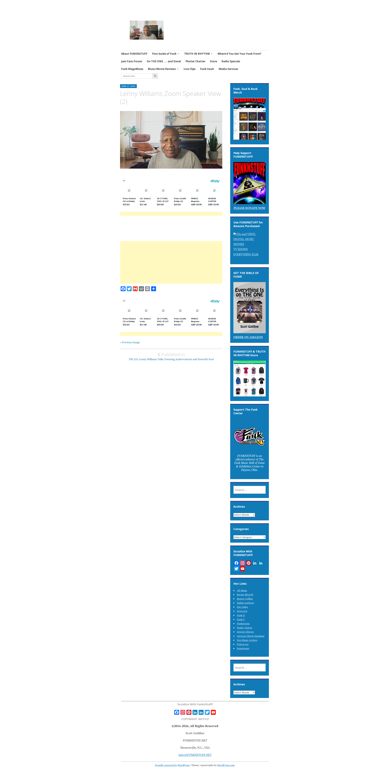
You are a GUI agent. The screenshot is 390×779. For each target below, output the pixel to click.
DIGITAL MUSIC (243, 239)
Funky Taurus (244, 627)
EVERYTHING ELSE (246, 254)
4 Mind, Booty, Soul (190, 26)
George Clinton (245, 631)
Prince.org (242, 644)
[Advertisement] (171, 266)
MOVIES (238, 244)
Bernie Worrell (245, 594)
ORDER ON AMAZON (248, 337)
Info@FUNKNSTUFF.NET (195, 755)
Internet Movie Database (250, 636)
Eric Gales (242, 607)
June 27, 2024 (128, 86)
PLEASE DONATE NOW (249, 208)
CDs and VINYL (246, 234)
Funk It (241, 615)
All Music (242, 590)
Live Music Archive (247, 640)
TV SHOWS (240, 249)
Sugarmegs (243, 648)
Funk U (241, 619)
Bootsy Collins (245, 598)
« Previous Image (130, 342)
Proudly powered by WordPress (172, 765)
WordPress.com (225, 765)
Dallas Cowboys (245, 602)
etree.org (242, 611)
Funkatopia (243, 623)
